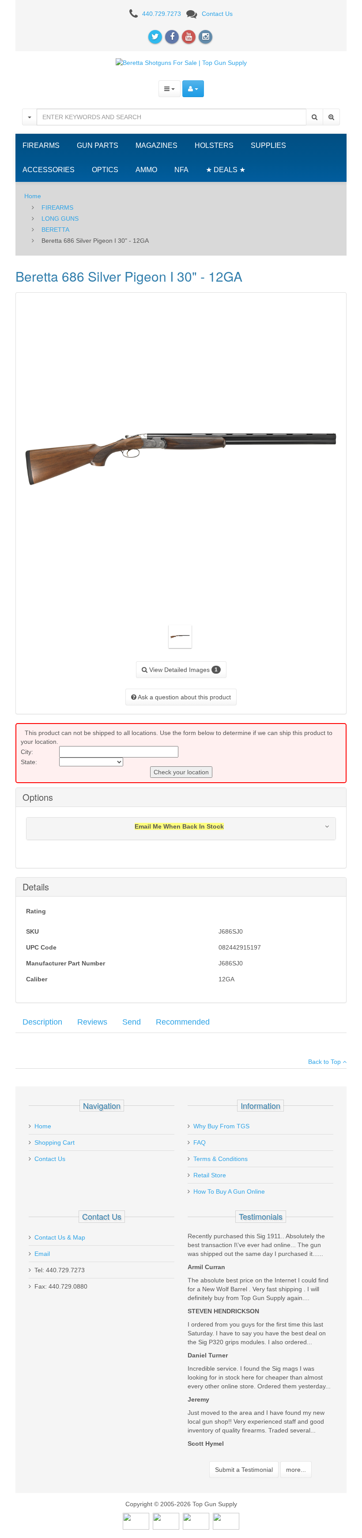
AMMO (146, 169)
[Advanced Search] (331, 117)
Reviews (92, 1022)
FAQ (199, 1142)
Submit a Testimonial (244, 1469)
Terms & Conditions (220, 1158)
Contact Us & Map (59, 1237)
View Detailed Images (182, 669)
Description (42, 1022)
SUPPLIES (268, 145)
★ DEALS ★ (225, 169)
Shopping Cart (54, 1142)
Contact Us (217, 13)
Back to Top (325, 1061)
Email (42, 1253)
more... (296, 1469)
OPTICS (105, 169)
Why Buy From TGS (221, 1126)
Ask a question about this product (183, 697)
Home (32, 196)
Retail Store (209, 1175)
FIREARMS (41, 145)
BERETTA (55, 229)
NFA (181, 169)
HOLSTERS (214, 145)
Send (131, 1022)
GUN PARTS (97, 145)
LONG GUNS (60, 218)
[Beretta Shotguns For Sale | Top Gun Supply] (181, 62)
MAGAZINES (156, 145)
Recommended (183, 1022)
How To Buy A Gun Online (229, 1191)
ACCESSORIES (49, 169)
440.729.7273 (161, 13)
